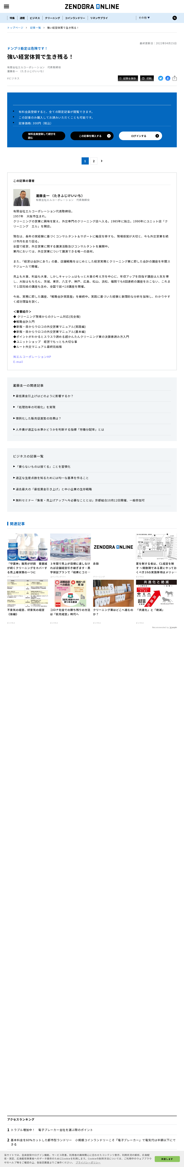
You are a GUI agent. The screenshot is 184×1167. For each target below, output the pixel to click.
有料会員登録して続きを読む (42, 135)
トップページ (15, 27)
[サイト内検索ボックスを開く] (174, 18)
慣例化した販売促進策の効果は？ (38, 418)
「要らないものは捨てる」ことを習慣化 (43, 466)
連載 (22, 18)
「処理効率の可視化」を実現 (35, 407)
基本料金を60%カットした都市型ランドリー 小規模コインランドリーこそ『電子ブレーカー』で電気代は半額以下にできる (93, 1142)
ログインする (138, 136)
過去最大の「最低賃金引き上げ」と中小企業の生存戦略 (54, 489)
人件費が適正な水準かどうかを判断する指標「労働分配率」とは (60, 429)
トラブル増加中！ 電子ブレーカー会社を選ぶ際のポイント (52, 1130)
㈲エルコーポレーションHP (32, 356)
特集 (12, 18)
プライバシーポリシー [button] (88, 1162)
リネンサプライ (99, 18)
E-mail (18, 361)
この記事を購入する (90, 136)
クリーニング (52, 18)
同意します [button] (167, 1158)
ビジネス (35, 18)
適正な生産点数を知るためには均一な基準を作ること (52, 478)
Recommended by (160, 627)
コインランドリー (75, 18)
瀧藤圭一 (20, 385)
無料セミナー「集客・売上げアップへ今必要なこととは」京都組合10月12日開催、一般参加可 (80, 500)
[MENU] (6, 6)
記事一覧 (35, 27)
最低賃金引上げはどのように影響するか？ (45, 396)
